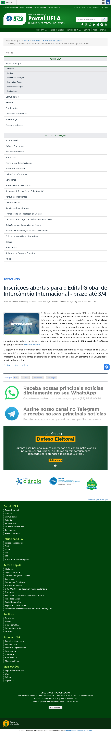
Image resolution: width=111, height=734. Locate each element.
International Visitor (13, 628)
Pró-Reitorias (12, 108)
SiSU (7, 546)
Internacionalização (52, 40)
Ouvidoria (9, 592)
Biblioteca (9, 569)
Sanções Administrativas (17, 208)
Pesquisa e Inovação (15, 77)
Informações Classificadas (18, 185)
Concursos (9, 579)
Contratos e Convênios (15, 582)
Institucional (12, 91)
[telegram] (102, 24)
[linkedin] (94, 24)
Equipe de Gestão (57, 30)
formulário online (31, 344)
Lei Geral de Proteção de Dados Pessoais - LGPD (29, 219)
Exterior (25, 378)
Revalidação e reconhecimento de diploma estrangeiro (28, 609)
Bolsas (9, 242)
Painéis (9, 258)
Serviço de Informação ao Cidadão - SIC (25, 191)
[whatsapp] (90, 24)
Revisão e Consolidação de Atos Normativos (27, 230)
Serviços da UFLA (74, 30)
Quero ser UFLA (11, 625)
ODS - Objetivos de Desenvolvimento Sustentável (26, 589)
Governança (11, 119)
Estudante (9, 618)
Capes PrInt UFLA (12, 572)
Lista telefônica (55, 707)
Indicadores (11, 247)
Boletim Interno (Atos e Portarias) (22, 236)
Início (26, 40)
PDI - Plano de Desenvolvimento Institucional (24, 595)
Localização (10, 654)
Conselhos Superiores (14, 641)
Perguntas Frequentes (16, 196)
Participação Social (15, 151)
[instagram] (86, 24)
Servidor (8, 621)
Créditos (8, 677)
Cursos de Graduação (14, 543)
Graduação (52, 378)
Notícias (36, 40)
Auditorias (11, 157)
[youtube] (106, 24)
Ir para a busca (39, 7)
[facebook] (82, 24)
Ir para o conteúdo (10, 7)
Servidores (11, 179)
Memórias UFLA (12, 661)
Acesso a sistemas (14, 125)
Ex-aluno (9, 631)
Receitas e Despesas (15, 168)
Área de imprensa (100, 30)
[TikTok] (98, 24)
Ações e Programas (15, 146)
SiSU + (7, 549)
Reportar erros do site (14, 670)
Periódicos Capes (12, 599)
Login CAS (9, 680)
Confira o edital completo (15, 365)
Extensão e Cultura (15, 82)
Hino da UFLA (11, 657)
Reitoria (9, 102)
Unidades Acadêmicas (16, 113)
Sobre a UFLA (41, 30)
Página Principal (13, 63)
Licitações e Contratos (16, 174)
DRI (15, 378)
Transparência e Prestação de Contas (24, 213)
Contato (87, 30)
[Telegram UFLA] (55, 413)
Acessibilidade (79, 7)
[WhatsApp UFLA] (55, 392)
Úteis (7, 674)
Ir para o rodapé (54, 7)
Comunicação (12, 96)
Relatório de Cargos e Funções (20, 253)
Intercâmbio (38, 378)
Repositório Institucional (15, 605)
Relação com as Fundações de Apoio (23, 225)
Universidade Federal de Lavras (78, 731)
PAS (6, 553)
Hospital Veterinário (13, 585)
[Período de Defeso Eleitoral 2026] (55, 448)
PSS (6, 556)
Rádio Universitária (13, 602)
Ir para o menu (25, 7)
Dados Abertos (13, 202)
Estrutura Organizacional (15, 648)
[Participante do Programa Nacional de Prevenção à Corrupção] (92, 483)
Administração (11, 644)
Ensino (10, 73)
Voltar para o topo (99, 499)
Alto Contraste (93, 7)
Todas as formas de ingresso (17, 559)
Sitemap (105, 7)
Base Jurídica (10, 651)
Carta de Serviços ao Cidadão (17, 575)
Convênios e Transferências (19, 163)
